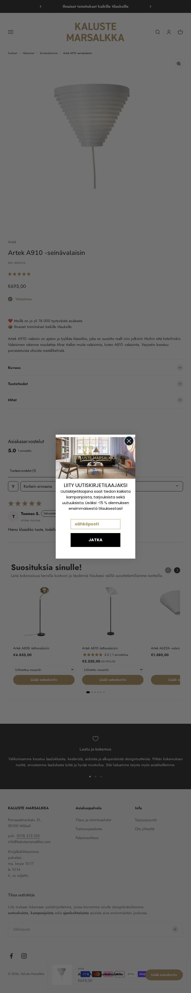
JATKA (95, 540)
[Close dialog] (129, 441)
